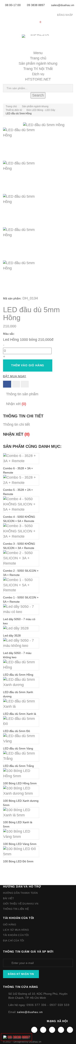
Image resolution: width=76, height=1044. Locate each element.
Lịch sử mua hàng (16, 929)
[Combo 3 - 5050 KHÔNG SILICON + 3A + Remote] (21, 531)
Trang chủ (38, 58)
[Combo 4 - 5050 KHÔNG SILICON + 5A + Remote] (21, 504)
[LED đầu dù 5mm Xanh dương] (21, 682)
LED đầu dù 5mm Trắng (18, 765)
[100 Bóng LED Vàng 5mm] (21, 834)
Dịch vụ (38, 74)
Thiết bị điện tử (14, 110)
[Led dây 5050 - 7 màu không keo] (21, 643)
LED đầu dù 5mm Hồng (18, 674)
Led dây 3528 (12, 635)
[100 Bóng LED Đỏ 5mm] (21, 851)
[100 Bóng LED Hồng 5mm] (21, 773)
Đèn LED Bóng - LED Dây (41, 110)
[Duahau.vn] (38, 40)
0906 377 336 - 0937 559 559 (48, 1004)
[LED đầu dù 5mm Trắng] (21, 756)
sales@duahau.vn (62, 5)
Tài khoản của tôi (18, 918)
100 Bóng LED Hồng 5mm (20, 783)
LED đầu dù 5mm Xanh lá (19, 713)
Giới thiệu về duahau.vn (21, 903)
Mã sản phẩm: (12, 298)
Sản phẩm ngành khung (38, 63)
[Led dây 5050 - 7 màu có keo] (21, 609)
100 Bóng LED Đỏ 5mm (18, 861)
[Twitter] (43, 1030)
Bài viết (8, 898)
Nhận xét (16, 404)
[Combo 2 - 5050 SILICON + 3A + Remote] (21, 558)
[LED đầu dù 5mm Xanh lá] (21, 704)
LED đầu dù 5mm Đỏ (16, 731)
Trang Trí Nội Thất (38, 69)
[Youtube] (52, 1030)
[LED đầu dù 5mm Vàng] (21, 738)
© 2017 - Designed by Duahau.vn (22, 1041)
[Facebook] (34, 1030)
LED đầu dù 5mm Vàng (18, 748)
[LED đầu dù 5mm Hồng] (38, 144)
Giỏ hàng (9, 924)
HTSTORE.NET (38, 79)
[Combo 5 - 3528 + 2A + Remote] (21, 480)
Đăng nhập (65, 15)
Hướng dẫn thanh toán (20, 893)
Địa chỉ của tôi (13, 940)
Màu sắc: (9, 333)
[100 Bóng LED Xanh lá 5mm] (21, 812)
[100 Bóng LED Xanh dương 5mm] (21, 791)
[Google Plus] (61, 1030)
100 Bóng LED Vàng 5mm (19, 844)
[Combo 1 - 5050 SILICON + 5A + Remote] (21, 585)
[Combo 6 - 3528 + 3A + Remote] (21, 458)
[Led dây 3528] (21, 628)
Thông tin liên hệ (16, 909)
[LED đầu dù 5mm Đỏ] (21, 721)
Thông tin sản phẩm (22, 394)
